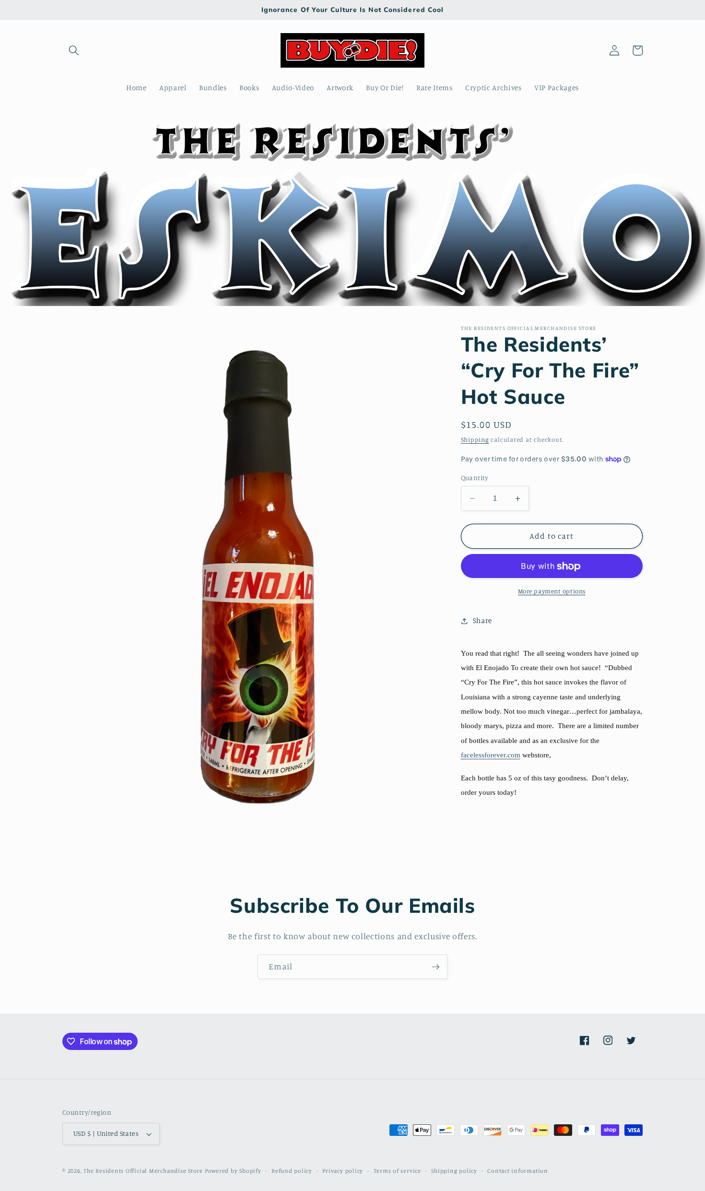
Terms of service (397, 1170)
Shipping (475, 440)
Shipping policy (454, 1170)
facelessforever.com (490, 755)
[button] (73, 50)
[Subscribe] (435, 967)
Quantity (475, 477)
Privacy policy (342, 1170)
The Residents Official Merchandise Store (143, 1170)
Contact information (517, 1170)
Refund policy (291, 1170)
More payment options (552, 591)
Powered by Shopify (233, 1170)
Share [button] (482, 620)
